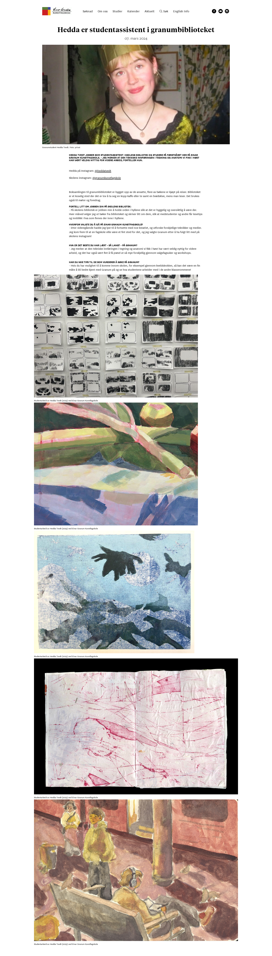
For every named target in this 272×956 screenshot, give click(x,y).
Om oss (103, 11)
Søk (166, 11)
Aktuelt (150, 11)
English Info (181, 11)
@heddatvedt (103, 170)
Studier (118, 11)
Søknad (88, 11)
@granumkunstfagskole (107, 177)
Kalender (133, 11)
